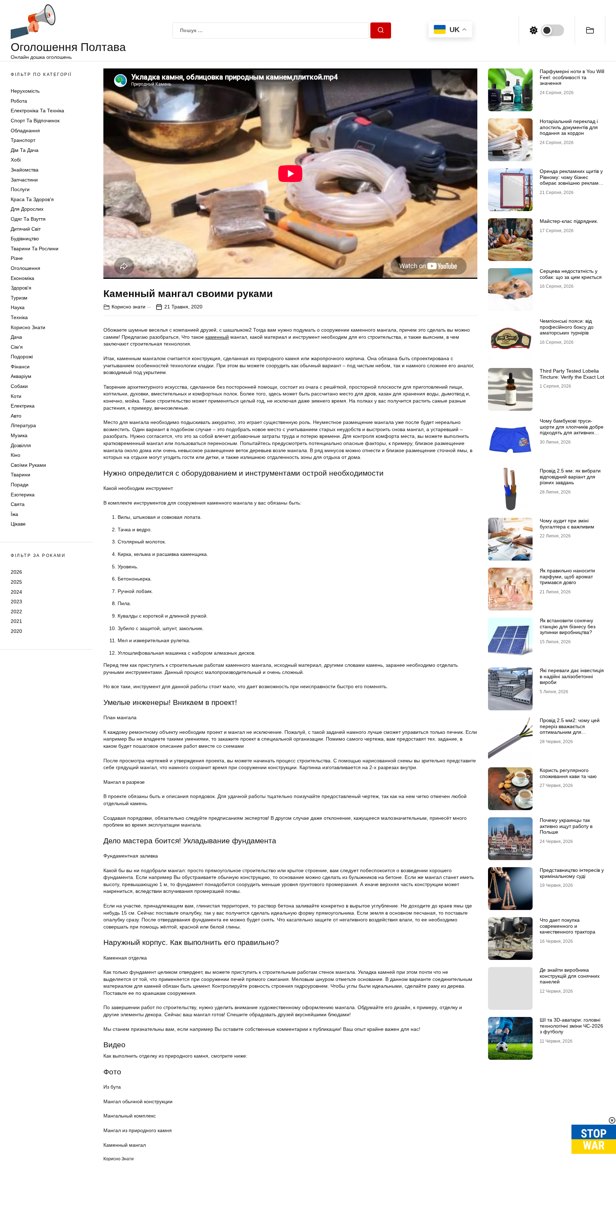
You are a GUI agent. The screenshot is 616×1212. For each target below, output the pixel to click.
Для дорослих (27, 209)
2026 (16, 572)
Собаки (19, 386)
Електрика (23, 406)
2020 (16, 631)
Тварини (20, 475)
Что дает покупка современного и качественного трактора (567, 926)
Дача (16, 337)
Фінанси (20, 366)
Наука (18, 307)
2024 (16, 592)
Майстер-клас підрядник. (569, 221)
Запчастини (24, 180)
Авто (16, 416)
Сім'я (17, 347)
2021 (16, 621)
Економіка (22, 278)
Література (23, 426)
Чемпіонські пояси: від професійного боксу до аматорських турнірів (567, 327)
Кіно (15, 455)
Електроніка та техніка (37, 111)
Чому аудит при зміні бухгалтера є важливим (567, 524)
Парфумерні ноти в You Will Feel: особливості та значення (572, 77)
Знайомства (24, 170)
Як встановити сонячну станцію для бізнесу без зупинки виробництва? (567, 626)
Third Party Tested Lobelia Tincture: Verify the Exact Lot (572, 374)
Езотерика (23, 494)
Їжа (14, 514)
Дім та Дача (24, 150)
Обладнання (25, 130)
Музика (19, 435)
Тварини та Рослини (34, 248)
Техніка (19, 317)
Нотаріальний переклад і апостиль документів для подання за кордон (569, 127)
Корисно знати (28, 327)
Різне (17, 258)
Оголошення (25, 268)
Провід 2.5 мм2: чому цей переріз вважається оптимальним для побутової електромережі (570, 729)
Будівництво (25, 238)
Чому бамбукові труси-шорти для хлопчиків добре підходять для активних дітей (572, 429)
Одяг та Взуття (28, 219)
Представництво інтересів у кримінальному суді (572, 873)
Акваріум (21, 376)
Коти (16, 396)
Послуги (20, 189)
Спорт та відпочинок (35, 120)
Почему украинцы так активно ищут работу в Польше (566, 826)
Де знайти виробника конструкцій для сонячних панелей (570, 976)
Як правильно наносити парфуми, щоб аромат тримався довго (567, 576)
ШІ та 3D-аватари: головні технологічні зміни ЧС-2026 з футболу (571, 1026)
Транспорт (23, 140)
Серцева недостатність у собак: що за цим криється (571, 274)
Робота (19, 101)
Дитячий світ (26, 229)
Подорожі (22, 356)
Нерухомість (25, 91)
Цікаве (18, 524)
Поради (20, 484)
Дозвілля (21, 445)
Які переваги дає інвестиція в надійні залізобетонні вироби (572, 676)
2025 (16, 582)
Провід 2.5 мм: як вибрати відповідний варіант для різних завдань (570, 477)
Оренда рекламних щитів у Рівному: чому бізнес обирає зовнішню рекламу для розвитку (571, 180)
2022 (16, 611)
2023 (16, 601)
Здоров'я (21, 288)
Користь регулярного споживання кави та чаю (568, 773)
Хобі (16, 160)
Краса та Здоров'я (32, 199)
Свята (18, 504)
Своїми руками (28, 465)
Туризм (19, 298)
